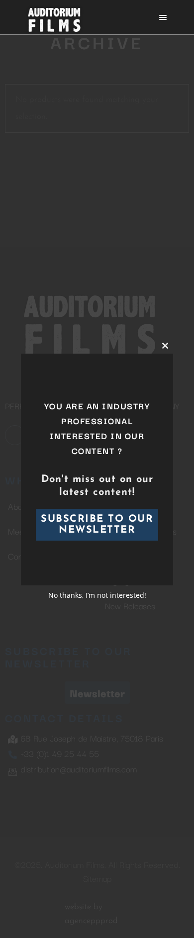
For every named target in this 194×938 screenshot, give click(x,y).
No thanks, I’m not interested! (97, 595)
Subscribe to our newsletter (97, 524)
